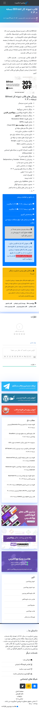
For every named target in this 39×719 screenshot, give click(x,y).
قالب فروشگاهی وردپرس (28, 593)
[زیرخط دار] (10, 356)
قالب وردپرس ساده (10, 307)
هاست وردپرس (11, 706)
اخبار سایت (27, 18)
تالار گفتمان (19, 694)
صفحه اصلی (19, 691)
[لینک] (25, 356)
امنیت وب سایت (25, 669)
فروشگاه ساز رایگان (30, 617)
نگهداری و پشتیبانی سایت (21, 674)
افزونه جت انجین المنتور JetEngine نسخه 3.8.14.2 (21, 485)
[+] (30, 356)
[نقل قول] (20, 356)
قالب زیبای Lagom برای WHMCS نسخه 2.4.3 (22, 497)
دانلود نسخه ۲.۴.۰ (26, 204)
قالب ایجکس (32, 307)
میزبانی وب (27, 660)
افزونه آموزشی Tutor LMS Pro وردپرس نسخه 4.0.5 (21, 491)
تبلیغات (19, 696)
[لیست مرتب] (15, 356)
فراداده (4, 706)
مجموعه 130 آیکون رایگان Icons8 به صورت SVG (22, 443)
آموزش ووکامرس (30, 582)
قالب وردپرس (22, 18)
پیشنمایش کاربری (27, 214)
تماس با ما (19, 699)
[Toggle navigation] (4, 3)
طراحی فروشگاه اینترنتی (23, 664)
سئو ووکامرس (31, 605)
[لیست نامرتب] (17, 356)
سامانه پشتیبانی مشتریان (24, 256)
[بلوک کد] (22, 356)
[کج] (7, 356)
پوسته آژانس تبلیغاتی (19, 304)
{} (27, 356)
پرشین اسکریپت (20, 3)
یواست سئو (20, 125)
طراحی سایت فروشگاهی (28, 599)
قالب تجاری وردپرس (22, 307)
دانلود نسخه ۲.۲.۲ (26, 209)
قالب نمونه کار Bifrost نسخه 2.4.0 (21, 11)
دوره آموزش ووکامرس (29, 588)
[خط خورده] (12, 356)
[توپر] (5, 356)
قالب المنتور (9, 304)
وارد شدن (33, 343)
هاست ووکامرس (30, 611)
